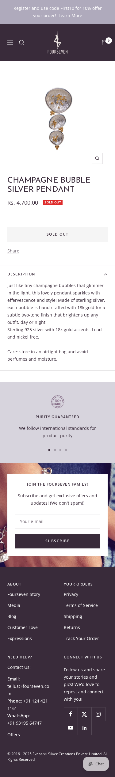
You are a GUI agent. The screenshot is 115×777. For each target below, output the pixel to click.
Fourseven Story (23, 594)
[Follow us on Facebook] (71, 714)
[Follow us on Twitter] (84, 714)
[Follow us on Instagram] (98, 714)
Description (21, 274)
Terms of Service (81, 605)
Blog (11, 616)
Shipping (73, 616)
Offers (13, 734)
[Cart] (105, 42)
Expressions (19, 638)
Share (13, 251)
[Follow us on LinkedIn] (84, 728)
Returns (72, 627)
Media (13, 605)
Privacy (71, 594)
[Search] (22, 42)
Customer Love (22, 627)
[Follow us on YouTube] (71, 728)
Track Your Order (81, 638)
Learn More (70, 15)
